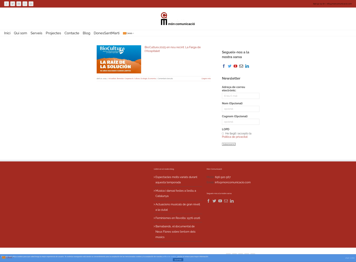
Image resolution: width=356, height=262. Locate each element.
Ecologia (144, 79)
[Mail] (241, 66)
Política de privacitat (235, 136)
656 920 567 (223, 177)
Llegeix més (206, 79)
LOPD (225, 129)
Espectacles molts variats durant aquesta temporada (176, 179)
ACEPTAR (178, 260)
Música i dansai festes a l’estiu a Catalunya (175, 193)
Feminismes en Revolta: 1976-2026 (177, 218)
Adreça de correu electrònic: (233, 88)
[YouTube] (235, 66)
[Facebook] (224, 66)
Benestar (120, 79)
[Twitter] (229, 66)
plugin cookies (350, 258)
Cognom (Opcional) (235, 116)
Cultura (137, 79)
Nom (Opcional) (232, 103)
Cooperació (128, 79)
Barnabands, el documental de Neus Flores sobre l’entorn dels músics (175, 232)
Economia (152, 79)
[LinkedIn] (247, 66)
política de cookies (169, 257)
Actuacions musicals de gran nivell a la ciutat (177, 207)
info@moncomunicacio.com (339, 4)
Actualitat (112, 79)
